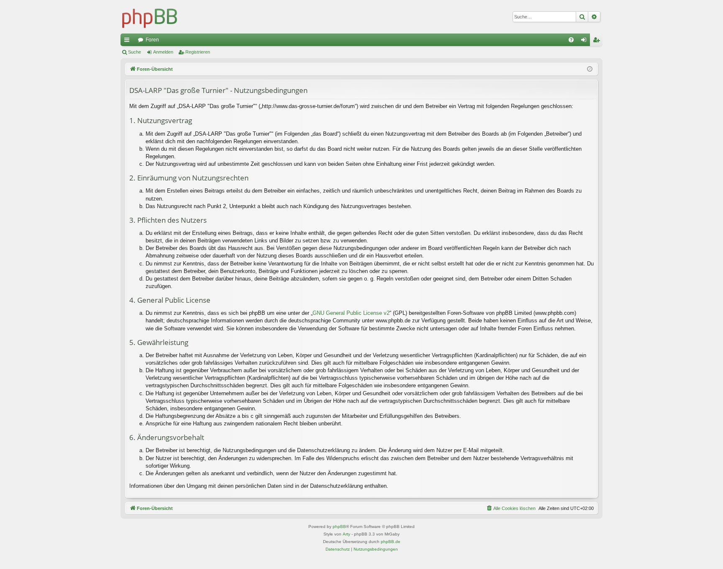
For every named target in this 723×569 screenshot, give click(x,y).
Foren (152, 40)
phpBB (339, 526)
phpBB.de (390, 541)
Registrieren (197, 51)
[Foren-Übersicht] (149, 16)
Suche (134, 51)
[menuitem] (571, 39)
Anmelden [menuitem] (585, 41)
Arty (346, 534)
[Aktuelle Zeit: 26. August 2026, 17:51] (589, 69)
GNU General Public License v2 (351, 313)
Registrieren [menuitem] (597, 41)
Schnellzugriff (128, 41)
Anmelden (163, 51)
